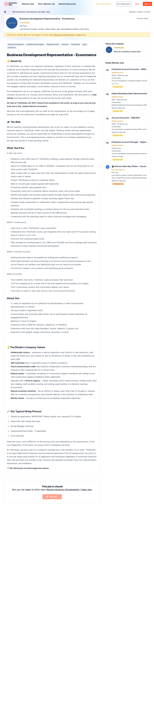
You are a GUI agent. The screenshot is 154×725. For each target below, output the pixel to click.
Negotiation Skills (53, 44)
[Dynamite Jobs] (5, 12)
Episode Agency (118, 170)
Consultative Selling (134, 81)
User (83, 4)
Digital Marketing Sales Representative (129, 93)
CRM (145, 105)
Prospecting (75, 44)
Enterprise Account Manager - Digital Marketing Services (130, 142)
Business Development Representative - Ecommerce (47, 18)
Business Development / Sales (67, 35)
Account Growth (117, 129)
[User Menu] (92, 4)
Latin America (25, 29)
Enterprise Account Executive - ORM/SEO (130, 69)
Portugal (146, 175)
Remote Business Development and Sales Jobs (31, 12)
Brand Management (133, 153)
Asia (58, 29)
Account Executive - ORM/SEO (126, 118)
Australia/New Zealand (70, 29)
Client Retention (146, 153)
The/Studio (25, 22)
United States (50, 29)
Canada (41, 29)
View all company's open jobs (127, 51)
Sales (84, 44)
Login (137, 4)
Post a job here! (103, 4)
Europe (34, 29)
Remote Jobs (28, 4)
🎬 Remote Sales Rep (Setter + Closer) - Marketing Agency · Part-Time (130, 166)
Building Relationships (119, 105)
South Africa (84, 29)
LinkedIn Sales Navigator (35, 44)
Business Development (16, 44)
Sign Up (147, 4)
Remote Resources (67, 4)
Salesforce (11, 47)
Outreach (65, 44)
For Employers (123, 4)
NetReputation (117, 72)
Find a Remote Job (46, 4)
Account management (119, 81)
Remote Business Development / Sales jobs (69, 489)
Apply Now (53, 497)
